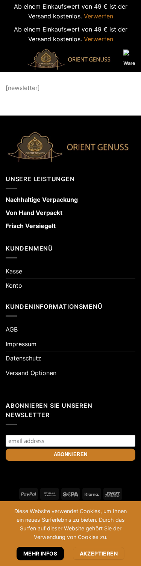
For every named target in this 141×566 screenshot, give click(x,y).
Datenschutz (23, 358)
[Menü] (10, 59)
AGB (12, 329)
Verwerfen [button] (98, 16)
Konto (14, 285)
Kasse (14, 271)
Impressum (21, 344)
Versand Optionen (31, 373)
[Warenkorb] (129, 60)
